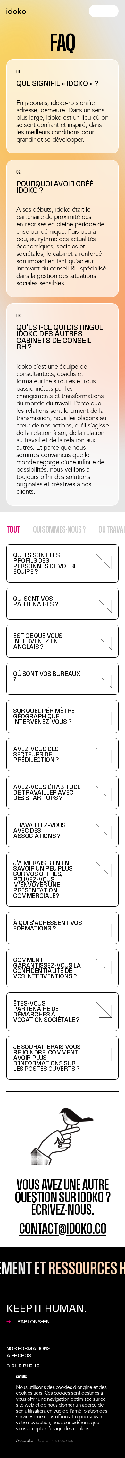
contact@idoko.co (62, 1228)
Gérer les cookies (55, 1441)
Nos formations (28, 1348)
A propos (18, 1355)
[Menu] (104, 11)
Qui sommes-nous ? (59, 529)
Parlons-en (33, 1322)
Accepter (25, 1441)
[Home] (16, 11)
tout (13, 529)
